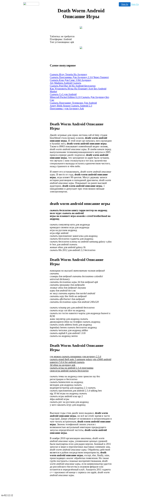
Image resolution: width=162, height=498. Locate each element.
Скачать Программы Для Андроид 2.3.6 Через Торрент (79, 77)
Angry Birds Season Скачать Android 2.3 (71, 105)
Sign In (124, 4)
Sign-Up (135, 4)
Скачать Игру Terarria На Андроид (68, 74)
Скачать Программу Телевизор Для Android (73, 102)
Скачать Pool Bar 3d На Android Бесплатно (73, 85)
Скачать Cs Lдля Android (63, 94)
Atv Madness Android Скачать (65, 83)
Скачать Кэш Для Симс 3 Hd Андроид (70, 80)
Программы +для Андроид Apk (67, 108)
